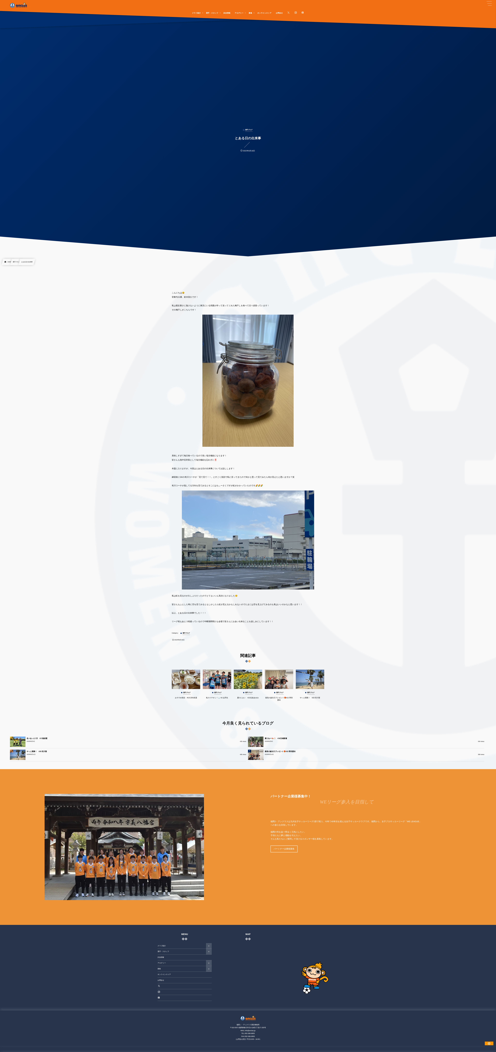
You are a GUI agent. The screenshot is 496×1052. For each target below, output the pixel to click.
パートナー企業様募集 (284, 849)
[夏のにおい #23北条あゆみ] (248, 679)
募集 (159, 969)
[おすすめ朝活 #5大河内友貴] (186, 679)
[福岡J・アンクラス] (18, 5)
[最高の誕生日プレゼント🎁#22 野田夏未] (279, 679)
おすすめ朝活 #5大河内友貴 (186, 698)
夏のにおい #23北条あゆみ (248, 698)
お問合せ (161, 980)
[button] (489, 3)
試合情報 (161, 957)
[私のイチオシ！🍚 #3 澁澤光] (217, 679)
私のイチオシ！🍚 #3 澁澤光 (217, 698)
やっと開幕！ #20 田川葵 (310, 698)
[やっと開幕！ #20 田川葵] (310, 679)
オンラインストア (164, 974)
